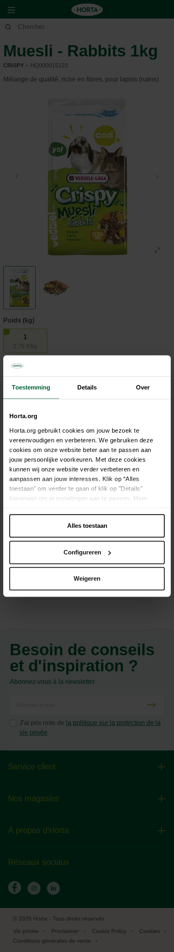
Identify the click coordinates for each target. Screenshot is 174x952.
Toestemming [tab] (31, 387)
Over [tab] (143, 387)
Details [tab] (87, 387)
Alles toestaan (87, 525)
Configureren (82, 552)
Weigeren (87, 578)
